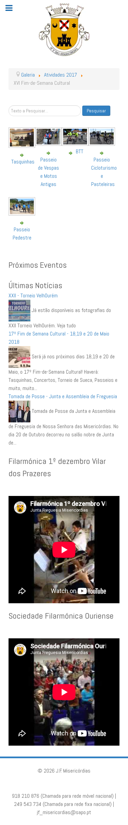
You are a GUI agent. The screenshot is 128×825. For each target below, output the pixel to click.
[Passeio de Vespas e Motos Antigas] (49, 143)
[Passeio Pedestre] (23, 213)
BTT (79, 151)
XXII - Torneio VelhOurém (33, 295)
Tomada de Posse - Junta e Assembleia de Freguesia (63, 396)
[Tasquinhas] (23, 145)
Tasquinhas (22, 161)
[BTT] (76, 143)
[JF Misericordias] (64, 29)
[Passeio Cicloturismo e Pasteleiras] (102, 143)
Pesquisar (96, 111)
